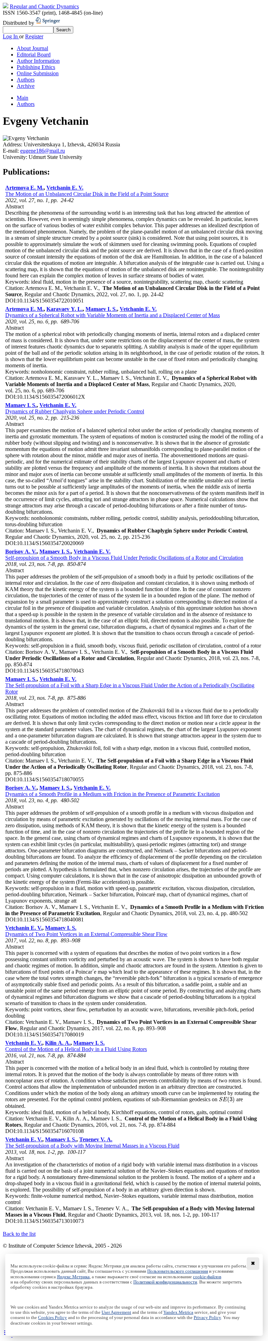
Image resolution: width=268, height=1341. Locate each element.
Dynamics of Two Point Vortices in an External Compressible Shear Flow (86, 934)
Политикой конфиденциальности (165, 1282)
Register (34, 36)
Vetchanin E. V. (64, 188)
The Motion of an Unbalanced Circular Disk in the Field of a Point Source (87, 194)
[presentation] (227, 1099)
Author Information (38, 61)
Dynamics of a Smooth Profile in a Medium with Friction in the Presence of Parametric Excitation (112, 794)
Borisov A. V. (21, 551)
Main (22, 98)
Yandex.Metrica (178, 1312)
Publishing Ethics (36, 67)
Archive (26, 86)
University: (16, 157)
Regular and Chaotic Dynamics (44, 6)
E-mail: (11, 151)
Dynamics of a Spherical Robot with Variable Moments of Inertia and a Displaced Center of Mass (112, 315)
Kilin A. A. (57, 1043)
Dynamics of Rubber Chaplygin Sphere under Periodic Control (74, 411)
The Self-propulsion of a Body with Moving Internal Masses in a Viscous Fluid (92, 1146)
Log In (11, 36)
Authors (26, 80)
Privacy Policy (207, 1317)
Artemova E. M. (24, 188)
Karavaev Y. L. (64, 309)
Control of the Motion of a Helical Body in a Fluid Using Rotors (76, 1049)
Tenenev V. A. (95, 1139)
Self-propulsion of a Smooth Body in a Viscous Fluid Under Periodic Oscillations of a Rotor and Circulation (124, 558)
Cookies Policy (52, 1317)
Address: (13, 144)
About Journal (32, 48)
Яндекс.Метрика (73, 1276)
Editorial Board (34, 55)
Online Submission (38, 73)
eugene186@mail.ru (42, 151)
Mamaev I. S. (101, 309)
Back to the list (19, 1234)
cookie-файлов (207, 1276)
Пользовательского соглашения (177, 1271)
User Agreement (116, 1312)
